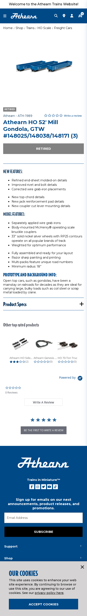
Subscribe (43, 532)
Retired (43, 149)
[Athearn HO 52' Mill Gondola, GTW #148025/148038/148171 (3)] (43, 67)
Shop (19, 28)
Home (8, 28)
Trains (30, 28)
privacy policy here (49, 593)
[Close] (82, 567)
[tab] (43, 402)
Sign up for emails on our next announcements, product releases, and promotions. (43, 504)
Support (11, 546)
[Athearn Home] (24, 16)
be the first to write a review (43, 430)
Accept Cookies (43, 604)
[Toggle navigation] (7, 16)
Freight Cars (63, 28)
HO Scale (44, 28)
